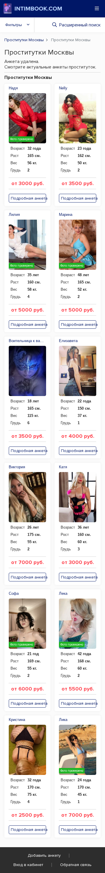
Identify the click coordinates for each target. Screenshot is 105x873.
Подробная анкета (28, 198)
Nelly (63, 88)
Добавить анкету (44, 855)
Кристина (17, 719)
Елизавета (68, 341)
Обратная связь (76, 864)
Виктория (17, 467)
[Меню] (97, 8)
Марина (65, 214)
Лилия (14, 214)
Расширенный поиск (80, 25)
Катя (63, 467)
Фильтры (13, 24)
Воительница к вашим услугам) (27, 341)
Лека (63, 593)
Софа (14, 593)
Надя (13, 88)
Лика (63, 719)
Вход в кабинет (28, 864)
